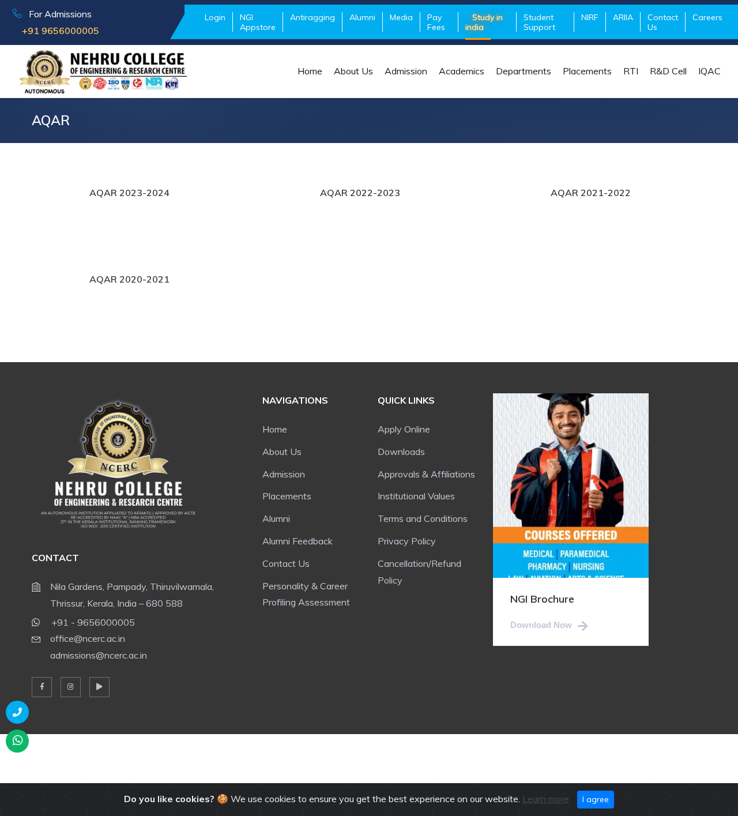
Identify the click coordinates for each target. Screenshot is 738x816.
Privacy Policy (407, 541)
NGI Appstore (258, 22)
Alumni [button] (362, 17)
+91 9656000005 (56, 30)
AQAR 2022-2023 (360, 192)
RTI (630, 71)
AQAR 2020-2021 (129, 279)
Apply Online (404, 429)
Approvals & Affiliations (426, 474)
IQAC (709, 71)
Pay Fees (436, 22)
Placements (587, 71)
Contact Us (662, 22)
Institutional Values (416, 496)
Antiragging (312, 17)
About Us (353, 71)
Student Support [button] (539, 22)
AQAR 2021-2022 (591, 192)
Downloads (401, 451)
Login (215, 17)
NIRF (589, 17)
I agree (595, 799)
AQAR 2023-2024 (129, 192)
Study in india (484, 22)
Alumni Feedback (297, 541)
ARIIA (623, 17)
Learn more (545, 798)
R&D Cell (668, 71)
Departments (523, 71)
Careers (707, 17)
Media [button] (401, 17)
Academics (461, 71)
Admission (406, 71)
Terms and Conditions (423, 518)
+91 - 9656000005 (92, 622)
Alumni (276, 518)
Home (310, 71)
